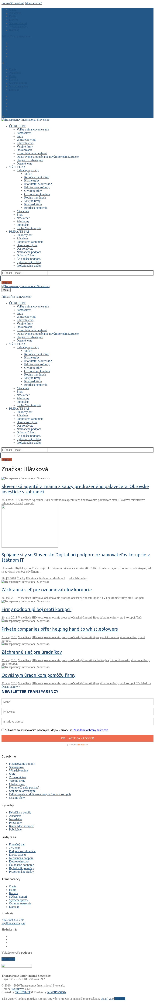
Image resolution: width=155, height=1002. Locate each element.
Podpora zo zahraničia (22, 851)
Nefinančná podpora (21, 858)
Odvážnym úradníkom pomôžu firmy (38, 675)
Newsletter (15, 819)
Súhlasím (119, 998)
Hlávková (124, 499)
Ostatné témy (17, 797)
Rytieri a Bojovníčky (21, 868)
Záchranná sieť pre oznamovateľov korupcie (47, 589)
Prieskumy (15, 822)
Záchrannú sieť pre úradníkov (32, 652)
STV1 (103, 597)
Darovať (7, 282)
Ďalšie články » (11, 686)
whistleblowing (78, 578)
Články (21, 578)
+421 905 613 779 (13, 919)
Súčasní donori (18, 896)
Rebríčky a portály (20, 812)
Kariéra (13, 893)
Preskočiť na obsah (13, 3)
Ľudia (12, 889)
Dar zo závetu (17, 854)
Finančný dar (17, 844)
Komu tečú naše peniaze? (24, 787)
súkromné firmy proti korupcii (126, 597)
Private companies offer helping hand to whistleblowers (60, 629)
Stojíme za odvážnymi (52, 578)
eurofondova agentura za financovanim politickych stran (84, 499)
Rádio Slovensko (120, 660)
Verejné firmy (17, 780)
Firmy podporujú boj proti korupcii (36, 609)
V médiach (24, 499)
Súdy (12, 773)
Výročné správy (18, 900)
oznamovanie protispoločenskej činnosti (68, 597)
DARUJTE (8, 959)
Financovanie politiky (22, 763)
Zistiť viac (107, 998)
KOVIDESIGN (56, 992)
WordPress (17, 988)
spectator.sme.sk (109, 637)
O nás (12, 886)
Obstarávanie (17, 784)
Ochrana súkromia (20, 903)
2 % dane (14, 847)
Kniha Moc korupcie (21, 826)
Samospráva (16, 767)
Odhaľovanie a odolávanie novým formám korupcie (40, 794)
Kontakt (14, 906)
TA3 (139, 617)
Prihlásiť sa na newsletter (16, 36)
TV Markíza (143, 683)
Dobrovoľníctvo (19, 861)
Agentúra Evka (41, 499)
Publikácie (15, 829)
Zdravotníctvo (17, 777)
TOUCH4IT (22, 992)
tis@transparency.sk (13, 923)
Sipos (95, 597)
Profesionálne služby (21, 871)
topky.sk (29, 503)
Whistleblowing (18, 770)
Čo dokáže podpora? (21, 864)
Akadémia (15, 815)
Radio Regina (100, 660)
